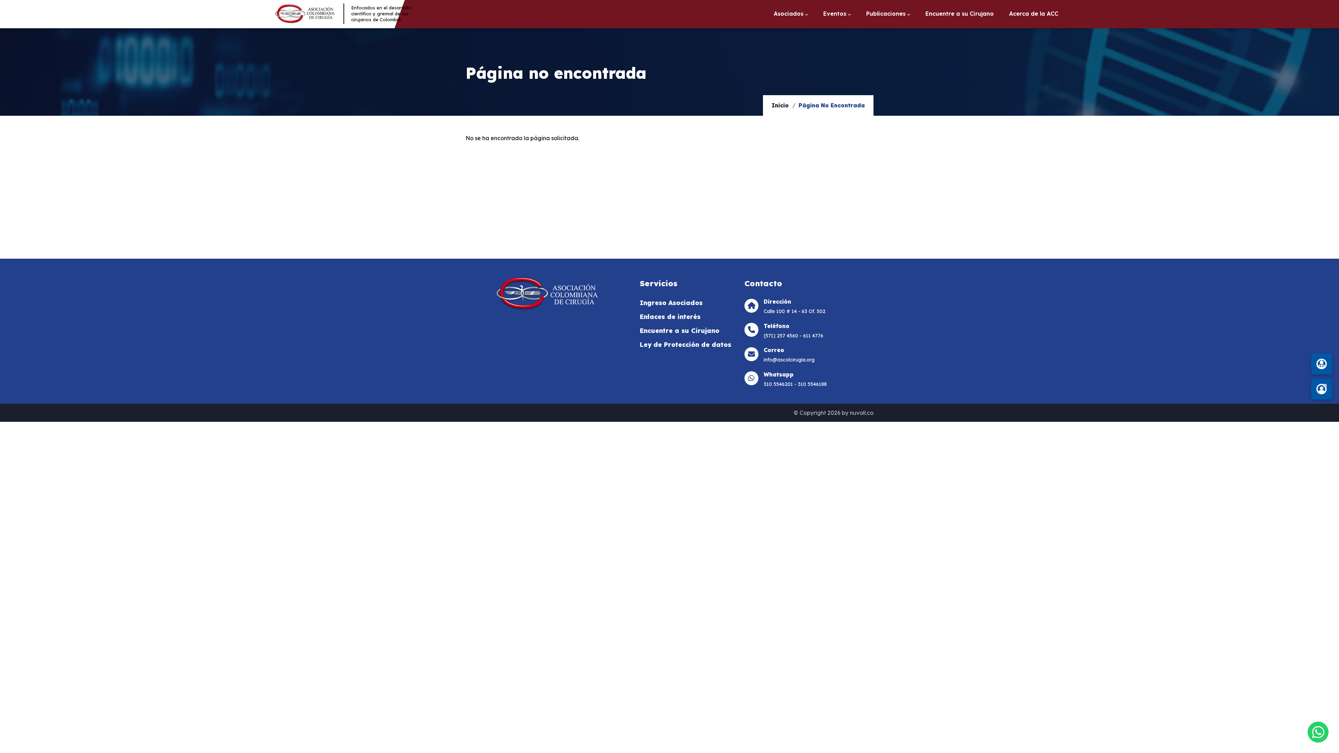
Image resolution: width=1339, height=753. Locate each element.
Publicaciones (886, 15)
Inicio (780, 105)
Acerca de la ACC (1033, 15)
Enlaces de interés (670, 317)
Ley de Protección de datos (685, 345)
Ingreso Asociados (671, 303)
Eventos (834, 15)
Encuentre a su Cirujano (959, 15)
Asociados (788, 15)
